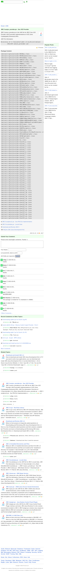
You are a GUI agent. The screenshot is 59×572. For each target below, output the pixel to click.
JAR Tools (15, 550)
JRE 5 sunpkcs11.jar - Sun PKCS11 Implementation (17, 221)
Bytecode (14, 548)
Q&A (11, 562)
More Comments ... (6, 348)
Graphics (3, 550)
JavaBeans (22, 550)
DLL (27, 560)
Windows (19, 560)
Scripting (28, 552)
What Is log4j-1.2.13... (51, 61)
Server (40, 552)
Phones (21, 562)
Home (2, 26)
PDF (18, 552)
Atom (25, 557)
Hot (6, 557)
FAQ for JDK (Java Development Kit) (13, 229)
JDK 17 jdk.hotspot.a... (51, 90)
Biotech (7, 548)
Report (23, 552)
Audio (3, 548)
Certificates (36, 560)
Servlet (3, 554)
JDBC (29, 550)
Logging (40, 550)
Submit (17, 256)
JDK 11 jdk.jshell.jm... (51, 47)
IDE (11, 550)
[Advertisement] (22, 14)
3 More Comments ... (7, 313)
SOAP (8, 554)
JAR (23, 560)
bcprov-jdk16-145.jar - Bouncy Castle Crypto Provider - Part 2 (20, 325)
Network (13, 552)
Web (17, 554)
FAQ (30, 562)
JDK (7, 26)
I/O (8, 550)
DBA (13, 560)
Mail (2, 552)
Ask (29, 557)
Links (7, 562)
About (10, 557)
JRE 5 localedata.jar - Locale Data (12, 224)
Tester (3, 560)
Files (30, 560)
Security (34, 552)
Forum (34, 562)
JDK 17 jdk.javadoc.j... (51, 74)
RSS (21, 557)
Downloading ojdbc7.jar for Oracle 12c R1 (15, 332)
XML (20, 554)
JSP (36, 550)
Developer (8, 560)
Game (33, 548)
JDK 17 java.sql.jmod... (51, 105)
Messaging (7, 552)
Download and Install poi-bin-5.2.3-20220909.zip (17, 343)
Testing (12, 554)
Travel (26, 562)
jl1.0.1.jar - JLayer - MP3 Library (12, 337)
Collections (16, 557)
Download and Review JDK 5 (10, 227)
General (37, 548)
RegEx (3, 562)
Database (20, 548)
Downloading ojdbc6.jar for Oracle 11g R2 (15, 319)
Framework (27, 548)
